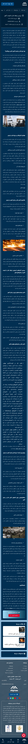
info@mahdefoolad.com (7, 684)
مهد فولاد (23, 10)
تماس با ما (25, 668)
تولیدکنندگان (10, 668)
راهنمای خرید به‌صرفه (9, 672)
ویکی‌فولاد (16, 10)
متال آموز (8, 10)
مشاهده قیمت (15, 615)
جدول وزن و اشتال (9, 670)
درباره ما (25, 666)
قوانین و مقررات (24, 670)
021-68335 (4, 680)
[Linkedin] (17, 698)
